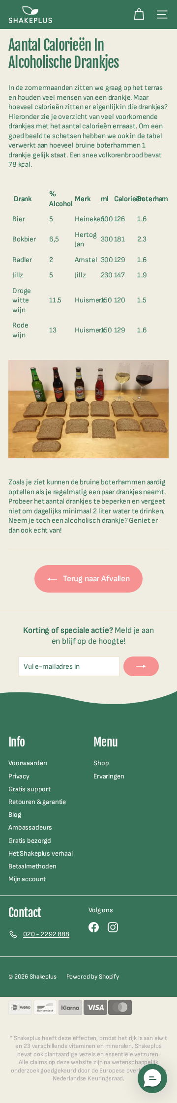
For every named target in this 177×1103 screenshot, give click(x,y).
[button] (152, 1078)
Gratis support (29, 789)
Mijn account (27, 879)
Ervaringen (108, 776)
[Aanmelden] (141, 666)
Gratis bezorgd (29, 840)
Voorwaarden (27, 763)
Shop (101, 763)
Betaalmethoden (32, 866)
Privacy (19, 776)
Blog (14, 814)
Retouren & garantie (37, 802)
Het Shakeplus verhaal (40, 853)
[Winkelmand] (138, 14)
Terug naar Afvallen (95, 579)
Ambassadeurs (30, 827)
